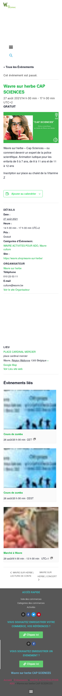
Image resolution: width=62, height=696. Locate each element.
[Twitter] (34, 614)
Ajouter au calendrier (23, 193)
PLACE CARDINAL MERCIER (19, 351)
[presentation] (30, 409)
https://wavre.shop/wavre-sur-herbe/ (23, 258)
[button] (11, 47)
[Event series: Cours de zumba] (34, 439)
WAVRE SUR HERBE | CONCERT (47, 574)
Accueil (8, 680)
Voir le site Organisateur (16, 289)
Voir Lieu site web (13, 369)
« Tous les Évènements (18, 67)
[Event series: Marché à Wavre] (51, 558)
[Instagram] (23, 614)
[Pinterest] (39, 614)
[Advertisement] (11, 31)
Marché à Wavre (13, 552)
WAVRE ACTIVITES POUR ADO (20, 245)
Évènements (21, 680)
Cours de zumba (13, 434)
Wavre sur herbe (12, 268)
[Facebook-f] (28, 614)
